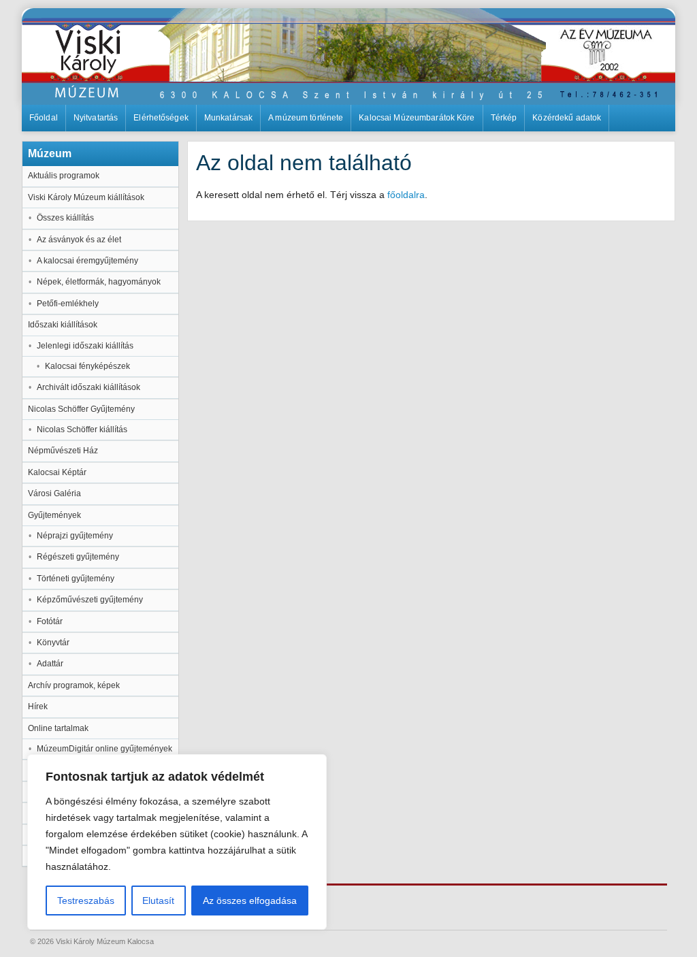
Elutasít (158, 900)
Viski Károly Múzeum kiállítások (86, 197)
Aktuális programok (63, 175)
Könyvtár (53, 642)
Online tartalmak (58, 728)
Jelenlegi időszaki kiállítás (85, 346)
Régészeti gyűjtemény (78, 557)
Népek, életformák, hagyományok (99, 282)
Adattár (50, 663)
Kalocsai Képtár (57, 472)
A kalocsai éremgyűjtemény (87, 260)
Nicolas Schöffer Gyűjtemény (81, 409)
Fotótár (50, 621)
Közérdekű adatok (566, 118)
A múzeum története (305, 118)
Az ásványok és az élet (79, 239)
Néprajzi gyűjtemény (75, 535)
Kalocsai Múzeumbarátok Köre (416, 118)
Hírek (38, 706)
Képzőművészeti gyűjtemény (90, 599)
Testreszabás (85, 900)
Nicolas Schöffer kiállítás (82, 429)
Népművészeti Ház (63, 450)
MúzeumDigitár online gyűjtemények (104, 748)
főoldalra (406, 194)
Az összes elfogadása (250, 900)
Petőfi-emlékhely (68, 303)
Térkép (504, 118)
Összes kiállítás (65, 218)
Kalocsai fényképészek (87, 366)
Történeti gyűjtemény (75, 578)
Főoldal (43, 118)
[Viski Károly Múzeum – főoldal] (348, 56)
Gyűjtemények (54, 515)
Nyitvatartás (96, 118)
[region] (177, 842)
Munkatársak (228, 118)
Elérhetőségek (161, 118)
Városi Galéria (54, 493)
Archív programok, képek (74, 685)
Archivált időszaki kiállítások (88, 387)
